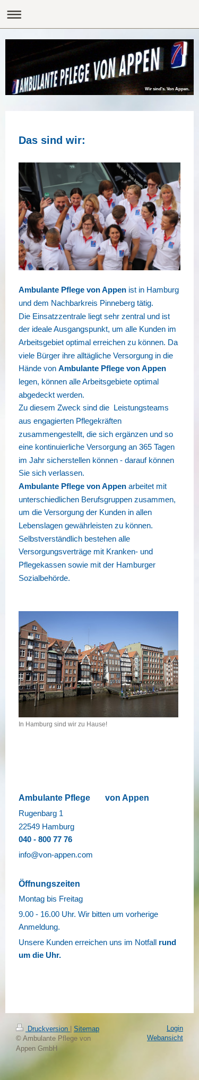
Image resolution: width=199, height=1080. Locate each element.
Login (175, 1028)
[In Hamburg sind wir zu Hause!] (98, 664)
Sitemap (86, 1029)
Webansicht (165, 1038)
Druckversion (47, 1029)
